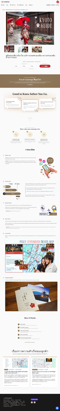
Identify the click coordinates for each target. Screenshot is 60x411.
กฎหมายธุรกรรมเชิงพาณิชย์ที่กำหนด (13, 402)
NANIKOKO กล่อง (6, 405)
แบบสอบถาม (23, 402)
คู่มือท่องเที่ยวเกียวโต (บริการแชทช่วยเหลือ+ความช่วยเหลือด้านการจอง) (17, 9)
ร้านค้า (21, 401)
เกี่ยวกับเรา (5, 402)
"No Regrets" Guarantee (30, 61)
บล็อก (24, 401)
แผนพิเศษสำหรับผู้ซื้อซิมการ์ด (15, 405)
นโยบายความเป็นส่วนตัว (7, 401)
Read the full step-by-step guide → (30, 342)
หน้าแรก (4, 9)
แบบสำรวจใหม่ (23, 405)
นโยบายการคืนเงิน (15, 401)
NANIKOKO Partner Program (8, 406)
